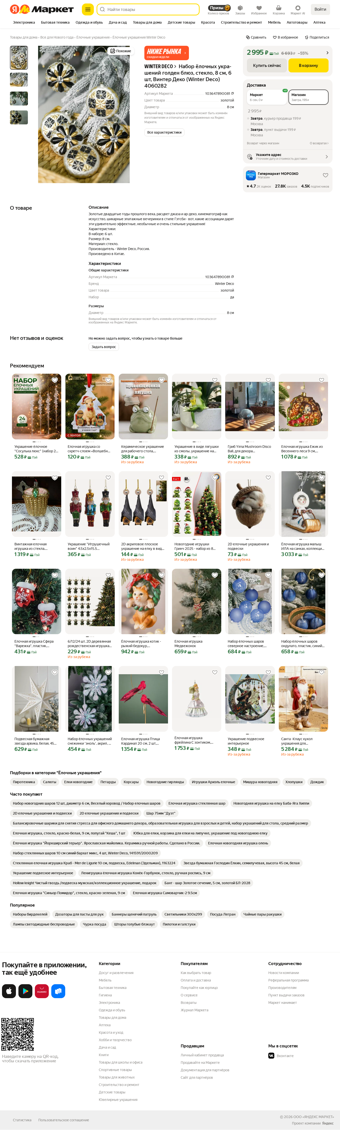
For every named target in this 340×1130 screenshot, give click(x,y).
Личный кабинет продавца (202, 1055)
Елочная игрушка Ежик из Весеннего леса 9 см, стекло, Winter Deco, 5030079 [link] (302, 449)
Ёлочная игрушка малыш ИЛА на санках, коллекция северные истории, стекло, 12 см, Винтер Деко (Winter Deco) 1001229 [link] (303, 546)
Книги (104, 1055)
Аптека (105, 1025)
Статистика (22, 1120)
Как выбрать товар (196, 973)
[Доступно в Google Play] (25, 997)
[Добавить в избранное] (54, 380)
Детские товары (112, 1092)
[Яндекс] (328, 1123)
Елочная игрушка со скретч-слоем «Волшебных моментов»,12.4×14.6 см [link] (90, 449)
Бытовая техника (112, 988)
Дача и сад (107, 1047)
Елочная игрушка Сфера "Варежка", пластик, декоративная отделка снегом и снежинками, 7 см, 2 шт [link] (34, 643)
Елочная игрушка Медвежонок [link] (188, 643)
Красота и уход (111, 1032)
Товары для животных (117, 1077)
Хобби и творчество (115, 1040)
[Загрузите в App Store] (9, 997)
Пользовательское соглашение (63, 1120)
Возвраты (189, 1003)
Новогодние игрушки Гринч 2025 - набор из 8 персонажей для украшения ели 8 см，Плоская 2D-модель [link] (193, 546)
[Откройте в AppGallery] (42, 997)
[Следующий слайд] (127, 114)
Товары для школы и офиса (120, 1062)
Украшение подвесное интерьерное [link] (246, 741)
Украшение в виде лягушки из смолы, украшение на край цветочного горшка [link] (196, 449)
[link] (24, 782)
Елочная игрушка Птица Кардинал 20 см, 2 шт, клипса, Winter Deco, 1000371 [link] (140, 741)
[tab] (24, 23)
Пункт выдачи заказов (286, 995)
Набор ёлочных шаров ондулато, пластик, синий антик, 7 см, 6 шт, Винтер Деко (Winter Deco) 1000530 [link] (301, 643)
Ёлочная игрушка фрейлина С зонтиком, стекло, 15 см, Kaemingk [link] (193, 740)
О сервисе (189, 995)
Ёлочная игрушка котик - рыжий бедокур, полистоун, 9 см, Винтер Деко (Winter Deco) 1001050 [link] (141, 643)
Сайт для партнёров (197, 1077)
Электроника (109, 1003)
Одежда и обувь (112, 1010)
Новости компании (283, 973)
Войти (320, 9)
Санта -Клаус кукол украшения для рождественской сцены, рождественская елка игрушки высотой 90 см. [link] (301, 741)
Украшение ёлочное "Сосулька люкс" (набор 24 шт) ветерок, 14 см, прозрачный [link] (36, 449)
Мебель (105, 980)
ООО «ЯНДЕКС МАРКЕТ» (313, 1117)
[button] (166, 53)
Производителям (282, 988)
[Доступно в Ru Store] (58, 997)
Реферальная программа (288, 980)
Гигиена (105, 995)
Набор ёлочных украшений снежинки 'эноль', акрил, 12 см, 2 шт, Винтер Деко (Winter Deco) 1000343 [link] (90, 741)
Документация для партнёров (205, 1070)
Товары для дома (112, 1018)
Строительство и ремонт (119, 1085)
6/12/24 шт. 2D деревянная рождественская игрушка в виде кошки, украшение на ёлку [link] (90, 643)
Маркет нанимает (282, 1003)
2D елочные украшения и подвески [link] (248, 546)
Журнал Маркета (194, 1010)
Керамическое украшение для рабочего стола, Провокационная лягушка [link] (142, 449)
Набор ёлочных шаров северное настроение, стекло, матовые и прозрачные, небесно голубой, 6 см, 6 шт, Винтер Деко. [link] (250, 643)
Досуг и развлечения (116, 973)
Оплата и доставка (196, 980)
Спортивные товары (115, 1070)
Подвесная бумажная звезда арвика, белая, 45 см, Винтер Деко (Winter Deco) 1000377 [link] (34, 741)
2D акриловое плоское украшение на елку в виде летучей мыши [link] (142, 546)
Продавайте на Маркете (200, 1063)
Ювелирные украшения (118, 1100)
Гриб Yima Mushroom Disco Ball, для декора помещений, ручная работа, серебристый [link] (249, 449)
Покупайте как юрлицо (199, 988)
